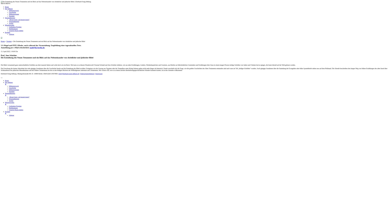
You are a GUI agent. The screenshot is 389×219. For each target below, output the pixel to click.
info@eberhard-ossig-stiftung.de (69, 74)
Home (7, 7)
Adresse (11, 34)
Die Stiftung (9, 9)
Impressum (98, 74)
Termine (9, 41)
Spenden (11, 16)
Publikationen (13, 29)
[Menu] (1, 77)
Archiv (11, 23)
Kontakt (7, 32)
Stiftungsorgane (14, 14)
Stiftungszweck (14, 10)
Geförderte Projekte (15, 27)
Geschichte (12, 12)
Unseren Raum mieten (16, 31)
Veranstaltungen (10, 18)
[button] (6, 3)
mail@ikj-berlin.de (37, 48)
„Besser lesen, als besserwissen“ (19, 20)
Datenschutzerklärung (87, 74)
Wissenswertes (9, 25)
